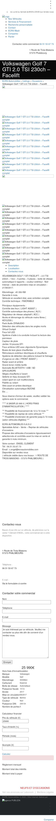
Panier (11, 36)
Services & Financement (19, 21)
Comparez (13, 33)
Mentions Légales (45, 792)
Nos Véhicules (15, 18)
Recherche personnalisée (20, 24)
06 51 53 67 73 (46, 43)
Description (13, 265)
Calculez (6, 753)
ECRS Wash (14, 30)
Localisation (13, 268)
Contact (12, 27)
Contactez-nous (15, 271)
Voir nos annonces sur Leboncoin (18, 792)
